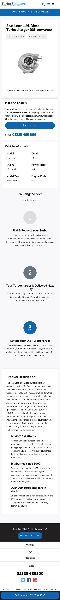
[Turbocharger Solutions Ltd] (14, 4)
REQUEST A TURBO (30, 536)
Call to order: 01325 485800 (30, 595)
